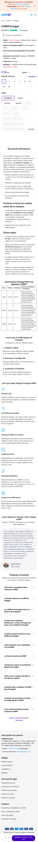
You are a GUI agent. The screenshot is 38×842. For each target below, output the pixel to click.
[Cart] (31, 14)
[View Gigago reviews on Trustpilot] (14, 30)
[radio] (4, 81)
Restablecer (32, 76)
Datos (4, 93)
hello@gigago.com (23, 751)
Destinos (9, 20)
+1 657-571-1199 (13, 748)
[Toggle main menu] (35, 14)
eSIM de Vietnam (22, 4)
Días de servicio (8, 76)
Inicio (3, 20)
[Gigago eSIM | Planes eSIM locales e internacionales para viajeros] (6, 14)
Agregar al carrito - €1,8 (23, 838)
